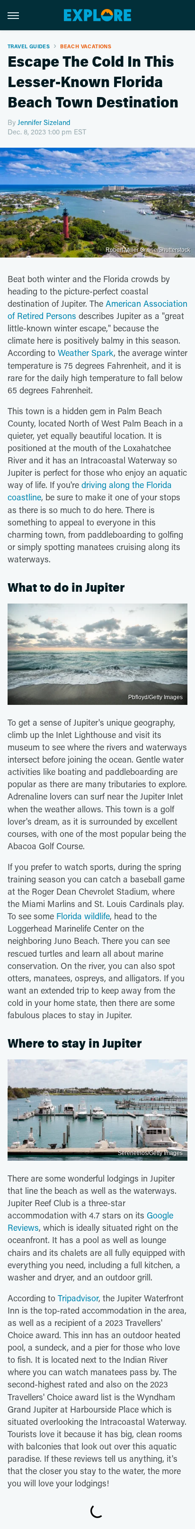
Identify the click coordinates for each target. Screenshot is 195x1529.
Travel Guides (29, 46)
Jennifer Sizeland (44, 122)
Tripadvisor (78, 1298)
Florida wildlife (83, 916)
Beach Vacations (85, 46)
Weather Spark (86, 352)
